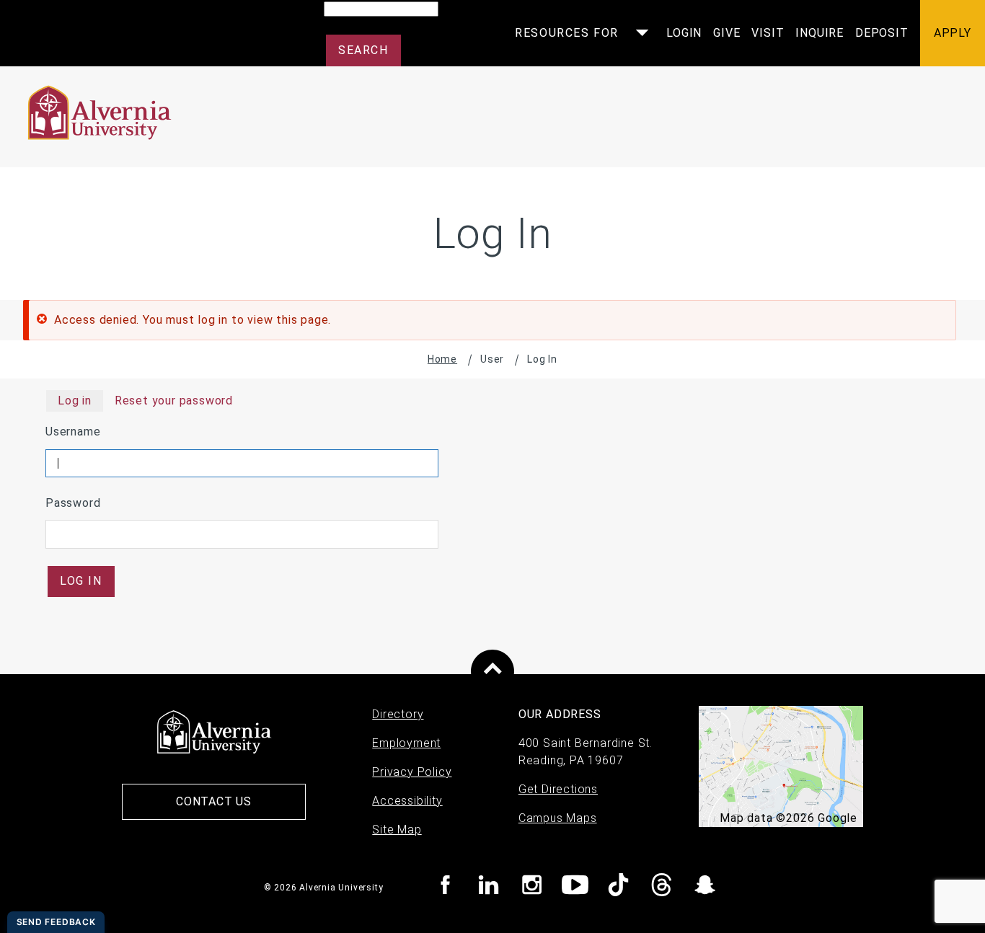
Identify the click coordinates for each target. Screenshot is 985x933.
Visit (767, 33)
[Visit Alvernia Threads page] (661, 887)
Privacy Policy (411, 772)
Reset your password (174, 400)
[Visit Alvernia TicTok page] (618, 887)
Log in (75, 400)
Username (72, 431)
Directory (397, 714)
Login (684, 33)
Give (726, 33)
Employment (406, 743)
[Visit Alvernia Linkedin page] (488, 887)
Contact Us (214, 801)
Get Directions (558, 789)
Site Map (396, 829)
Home (442, 359)
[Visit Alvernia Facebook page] (445, 887)
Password (72, 503)
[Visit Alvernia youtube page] (575, 887)
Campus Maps (557, 818)
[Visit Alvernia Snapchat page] (705, 887)
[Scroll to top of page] (492, 671)
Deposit (882, 33)
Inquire (819, 33)
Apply (952, 33)
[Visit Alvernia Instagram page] (532, 887)
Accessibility (407, 801)
